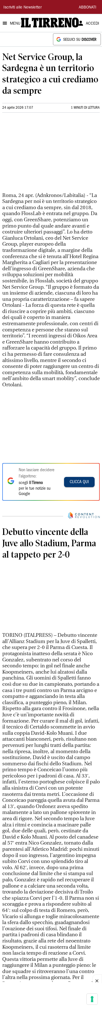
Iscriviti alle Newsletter (22, 8)
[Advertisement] (44, 154)
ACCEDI (92, 24)
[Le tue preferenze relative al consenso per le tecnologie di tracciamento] (92, 999)
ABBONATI (87, 8)
